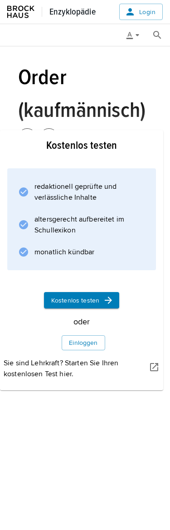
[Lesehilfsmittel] (136, 35)
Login (147, 12)
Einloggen (83, 343)
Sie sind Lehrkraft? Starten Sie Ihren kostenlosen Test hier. (61, 368)
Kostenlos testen (75, 300)
